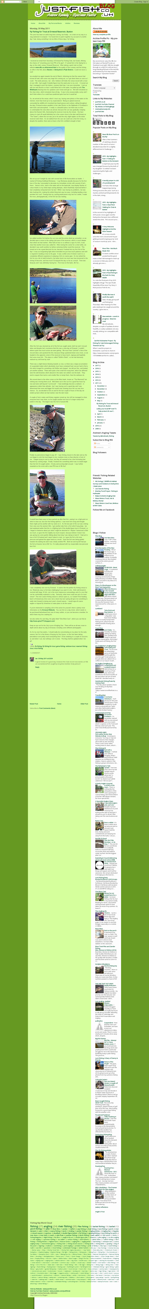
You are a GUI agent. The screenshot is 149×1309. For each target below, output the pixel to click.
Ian (36, 658)
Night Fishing (48, 1237)
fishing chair (61, 1244)
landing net (76, 1271)
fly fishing (38, 646)
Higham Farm (53, 1241)
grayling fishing (94, 1233)
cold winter (54, 1262)
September (101, 395)
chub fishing (92, 1229)
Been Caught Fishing (102, 1101)
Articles (67, 23)
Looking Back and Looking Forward (110, 666)
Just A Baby (108, 630)
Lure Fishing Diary (101, 878)
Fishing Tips (101, 1252)
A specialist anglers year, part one (110, 804)
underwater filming (60, 1281)
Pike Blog (98, 536)
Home (33, 23)
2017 (97, 365)
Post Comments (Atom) (47, 708)
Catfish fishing (108, 1239)
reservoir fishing (81, 646)
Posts (98, 443)
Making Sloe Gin (65, 1254)
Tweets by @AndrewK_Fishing (103, 436)
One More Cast (100, 891)
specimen (47, 1248)
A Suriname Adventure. (108, 698)
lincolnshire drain (42, 1273)
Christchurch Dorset (111, 1250)
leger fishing (102, 1271)
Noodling (38, 1256)
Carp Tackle (86, 1250)
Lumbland (98, 608)
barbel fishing (99, 1226)
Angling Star (106, 1231)
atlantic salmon (60, 1260)
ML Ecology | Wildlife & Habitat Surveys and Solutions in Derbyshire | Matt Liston (106, 483)
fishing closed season (75, 1244)
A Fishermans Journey (103, 713)
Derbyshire (33, 1252)
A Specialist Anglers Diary (104, 801)
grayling (109, 1244)
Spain (55, 1258)
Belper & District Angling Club (105, 496)
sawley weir (52, 1277)
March (99, 417)
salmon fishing (43, 1277)
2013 (97, 377)
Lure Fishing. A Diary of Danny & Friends (106, 1059)
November (101, 389)
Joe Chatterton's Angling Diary (105, 646)
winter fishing (42, 1283)
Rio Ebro (57, 1237)
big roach (74, 1260)
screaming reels (62, 1277)
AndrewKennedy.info (102, 109)
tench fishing (84, 1235)
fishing (34, 1226)
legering (41, 1246)
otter (101, 1273)
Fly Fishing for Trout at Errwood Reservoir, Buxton (51, 31)
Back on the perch (110, 930)
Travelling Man (100, 695)
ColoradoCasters (101, 1079)
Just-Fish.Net (99, 111)
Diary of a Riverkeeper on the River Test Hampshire (105, 586)
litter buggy (53, 1273)
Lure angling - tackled (102, 1001)
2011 (97, 383)
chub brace (46, 1262)
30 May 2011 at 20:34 (45, 658)
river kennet (81, 1275)
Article (115, 1235)
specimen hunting (49, 1239)
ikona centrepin (93, 1269)
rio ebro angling (113, 1237)
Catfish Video (96, 1239)
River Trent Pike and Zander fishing (105, 947)
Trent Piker (99, 628)
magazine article (63, 1273)
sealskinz (72, 1277)
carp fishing (81, 1229)
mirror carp (94, 1273)
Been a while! (109, 823)
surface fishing (72, 1239)
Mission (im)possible (108, 1004)
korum (60, 1271)
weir (111, 1281)
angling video (49, 1260)
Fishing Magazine (35, 1237)
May (99, 401)
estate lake (51, 1265)
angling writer (86, 1241)
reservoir (56, 1275)
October (100, 392)
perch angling (68, 1246)
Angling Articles (94, 1231)
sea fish (38, 1248)
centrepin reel (107, 1241)
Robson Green (65, 1241)
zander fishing (81, 1231)
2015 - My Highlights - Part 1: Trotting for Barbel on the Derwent (110, 158)
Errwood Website (48, 610)
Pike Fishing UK (100, 748)
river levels (91, 1275)
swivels (51, 1279)
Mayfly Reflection (110, 985)
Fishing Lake (83, 1252)
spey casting (99, 1277)
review (74, 1275)
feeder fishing (69, 1265)
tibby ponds (91, 1279)
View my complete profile (102, 34)
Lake (57, 1254)
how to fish (82, 1269)
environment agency (48, 1244)
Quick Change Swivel (107, 1256)
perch (111, 1229)
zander (65, 1229)
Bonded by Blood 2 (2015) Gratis (106, 879)
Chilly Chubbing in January (110, 1118)
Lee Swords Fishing (102, 489)
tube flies (50, 1281)
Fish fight (64, 1252)
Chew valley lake (98, 1250)
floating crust (61, 1267)
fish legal (82, 1265)
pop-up (116, 1273)
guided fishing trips (50, 1269)
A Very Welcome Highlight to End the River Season (109, 229)
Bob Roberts (84, 1239)
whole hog (33, 1283)
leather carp (93, 1271)
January (100, 423)
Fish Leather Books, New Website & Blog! (103, 735)
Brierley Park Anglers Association (71, 1250)
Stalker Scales (63, 1258)
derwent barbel (91, 1262)
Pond (67, 1256)
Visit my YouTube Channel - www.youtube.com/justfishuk (50, 1291)
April (99, 414)
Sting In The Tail (83, 1258)
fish (76, 1265)
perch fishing (36, 1229)
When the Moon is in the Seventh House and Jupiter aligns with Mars (110, 592)
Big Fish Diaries (100, 1038)
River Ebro (56, 1229)
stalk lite (34, 1279)
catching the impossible (106, 1260)
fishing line (90, 1265)
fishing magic (99, 1265)
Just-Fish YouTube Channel (104, 104)
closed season (37, 1233)
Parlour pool (60, 1256)
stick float (59, 1235)
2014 (97, 374)
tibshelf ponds (101, 1279)
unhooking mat (73, 1281)
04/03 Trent (99, 1103)
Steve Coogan (73, 1258)
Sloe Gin (48, 1258)
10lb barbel (106, 1235)
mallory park (74, 1273)
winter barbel (83, 1248)
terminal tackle (70, 1279)
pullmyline (99, 1021)
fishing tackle (89, 1244)
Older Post (84, 704)
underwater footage (69, 1248)
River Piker (99, 929)
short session (80, 1277)
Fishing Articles (42, 1241)
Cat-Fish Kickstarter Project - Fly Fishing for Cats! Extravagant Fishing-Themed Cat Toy (106, 343)
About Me (42, 23)
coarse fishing (55, 1231)
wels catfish (95, 1235)
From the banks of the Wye (104, 548)
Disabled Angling (43, 1252)
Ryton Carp (99, 821)
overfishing (57, 1246)
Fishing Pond (92, 1252)
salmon (34, 1277)
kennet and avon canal (39, 1271)
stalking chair (43, 1279)
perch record (108, 1273)
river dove (34, 1235)
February (100, 420)
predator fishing (80, 1246)
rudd (32, 1248)
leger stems (111, 1271)
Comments (100, 447)
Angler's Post (100, 1212)
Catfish (72, 1229)
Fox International (112, 1252)
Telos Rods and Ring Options (109, 611)
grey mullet (39, 1269)
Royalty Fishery (39, 1258)
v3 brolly (82, 1281)
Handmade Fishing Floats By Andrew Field (105, 682)
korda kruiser (52, 1271)
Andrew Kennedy (101, 31)
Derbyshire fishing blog (103, 1134)
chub (46, 1231)
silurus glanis (90, 1277)
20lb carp (93, 1248)
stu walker (61, 1239)
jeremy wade (103, 1269)
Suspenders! (108, 1023)
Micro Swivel (87, 1254)
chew (117, 1260)
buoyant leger (93, 1260)
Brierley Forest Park (53, 1250)
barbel (112, 1226)
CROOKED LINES (101, 732)
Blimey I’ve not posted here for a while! (110, 895)
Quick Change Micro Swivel (90, 1256)
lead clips (85, 1271)
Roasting (107, 550)
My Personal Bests (55, 23)
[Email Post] (59, 644)
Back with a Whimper (108, 751)
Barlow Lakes (36, 1250)
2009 (97, 429)
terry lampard (81, 1279)
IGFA (52, 1254)
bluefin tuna (83, 1260)
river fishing (65, 1226)
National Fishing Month (100, 1254)
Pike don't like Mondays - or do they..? (109, 842)
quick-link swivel (37, 1275)
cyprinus (48, 1233)
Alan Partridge (102, 1248)
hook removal (73, 1269)
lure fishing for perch (109, 1233)
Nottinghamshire (49, 1256)
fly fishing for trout (48, 646)
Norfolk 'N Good (101, 838)
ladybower (68, 1271)
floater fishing (41, 1267)
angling (48, 1226)
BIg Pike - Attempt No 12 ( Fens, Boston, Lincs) (110, 1042)
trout (31, 648)
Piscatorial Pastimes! (102, 1115)
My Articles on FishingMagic (104, 107)
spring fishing (115, 1277)
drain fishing (111, 1262)
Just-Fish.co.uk (100, 102)
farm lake (59, 1265)
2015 (97, 371)
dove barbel (101, 1262)
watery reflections (101, 1207)
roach (52, 1235)
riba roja (103, 1246)
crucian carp (81, 1262)
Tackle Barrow (107, 1258)
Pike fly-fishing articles (103, 1150)
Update (107, 768)
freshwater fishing (99, 1267)
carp (40, 1231)
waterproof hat (91, 1281)
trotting (71, 1231)
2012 (97, 380)
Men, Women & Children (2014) (106, 950)
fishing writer (100, 1244)
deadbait (57, 1233)
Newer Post (34, 704)
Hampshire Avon (44, 1254)
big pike (116, 1231)
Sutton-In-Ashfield (95, 1258)
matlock (48, 1246)
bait (68, 1260)
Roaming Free (100, 1166)
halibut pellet (62, 1269)
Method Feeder (77, 1254)
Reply (37, 667)
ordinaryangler (100, 566)
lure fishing (103, 1229)
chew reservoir (36, 1262)
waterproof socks (103, 1281)
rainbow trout (70, 646)
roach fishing (112, 1246)
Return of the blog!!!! (108, 1063)
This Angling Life (101, 911)
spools (107, 1277)
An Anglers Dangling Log (103, 663)
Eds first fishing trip (110, 966)
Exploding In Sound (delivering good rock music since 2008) (106, 859)
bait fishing (96, 1241)
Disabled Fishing (55, 1252)
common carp (64, 1262)
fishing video (109, 1265)
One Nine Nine (109, 538)
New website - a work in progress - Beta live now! (110, 318)
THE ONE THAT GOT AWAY (104, 984)
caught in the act (67, 1237)
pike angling (102, 1237)
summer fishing (71, 1235)
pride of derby (93, 1246)
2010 (97, 426)
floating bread (51, 1267)
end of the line (41, 1265)
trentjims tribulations (102, 964)
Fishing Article (73, 1252)
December (101, 386)
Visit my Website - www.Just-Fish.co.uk (43, 1289)
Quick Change (76, 1256)
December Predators (108, 715)
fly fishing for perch (73, 1267)
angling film (76, 1241)
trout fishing (38, 648)
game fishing (60, 646)
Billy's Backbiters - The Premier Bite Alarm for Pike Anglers (106, 1188)
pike (48, 1229)
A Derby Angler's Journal (103, 783)
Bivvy (43, 1250)
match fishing (84, 1273)
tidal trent (111, 1279)
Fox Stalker (33, 1254)
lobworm (93, 1237)
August (99, 398)
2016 (97, 368)
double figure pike (81, 1237)
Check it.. (107, 913)
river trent (43, 1235)
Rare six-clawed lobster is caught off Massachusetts (111, 1083)
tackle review (59, 1279)
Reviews (77, 23)
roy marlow (115, 1275)
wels (116, 1281)
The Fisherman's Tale (102, 766)
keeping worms (114, 1269)
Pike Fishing (83, 1226)
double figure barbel (69, 1233)
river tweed (99, 1275)
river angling (36, 1239)
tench (65, 1231)
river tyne (107, 1275)
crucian (73, 1262)
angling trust (39, 1260)
